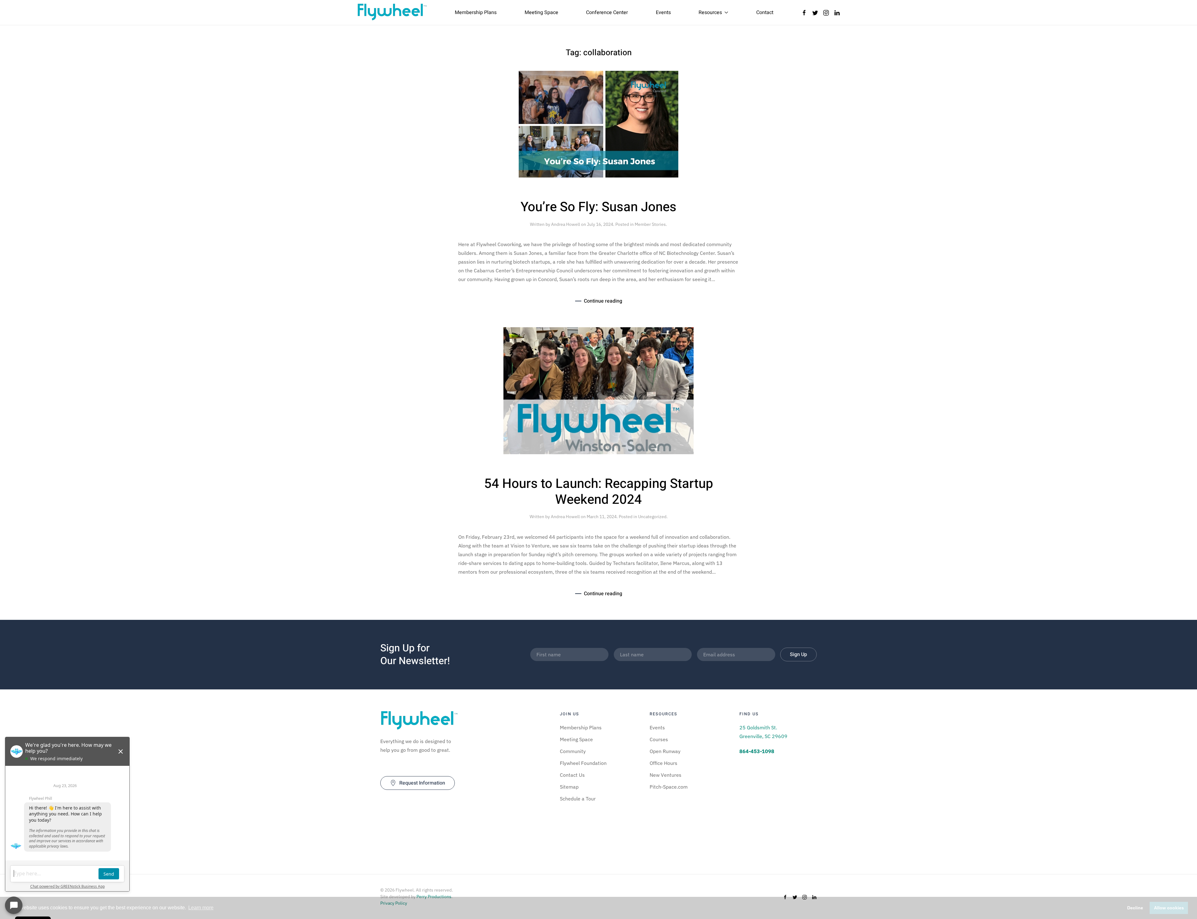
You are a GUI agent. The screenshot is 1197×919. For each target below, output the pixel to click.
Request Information (422, 783)
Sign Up (798, 654)
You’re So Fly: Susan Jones (598, 207)
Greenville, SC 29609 (763, 736)
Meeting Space (541, 12)
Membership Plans (476, 12)
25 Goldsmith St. (758, 727)
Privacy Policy (393, 903)
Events (663, 12)
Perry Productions (433, 896)
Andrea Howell (565, 224)
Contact (764, 12)
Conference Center (607, 12)
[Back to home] (392, 12)
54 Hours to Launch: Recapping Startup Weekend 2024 (598, 491)
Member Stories (650, 224)
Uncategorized (652, 516)
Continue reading (603, 301)
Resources (710, 12)
